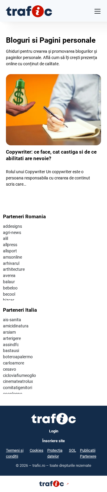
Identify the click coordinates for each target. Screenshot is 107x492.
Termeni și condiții (14, 453)
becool (9, 294)
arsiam (9, 332)
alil (5, 238)
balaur (9, 281)
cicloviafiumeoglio (19, 375)
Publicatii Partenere (88, 453)
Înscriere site (53, 441)
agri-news (12, 232)
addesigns (12, 226)
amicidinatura (16, 326)
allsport (10, 251)
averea (9, 275)
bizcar (8, 300)
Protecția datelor (54, 453)
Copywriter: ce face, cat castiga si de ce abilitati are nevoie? (51, 155)
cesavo (9, 369)
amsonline (12, 257)
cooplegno (12, 393)
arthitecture (14, 269)
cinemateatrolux (18, 381)
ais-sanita (12, 319)
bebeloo (10, 288)
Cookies (36, 450)
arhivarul (11, 263)
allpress (10, 244)
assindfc (11, 344)
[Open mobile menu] (97, 11)
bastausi (11, 350)
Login (53, 431)
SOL (72, 450)
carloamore (13, 363)
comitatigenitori (17, 387)
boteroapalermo (18, 356)
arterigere (12, 338)
